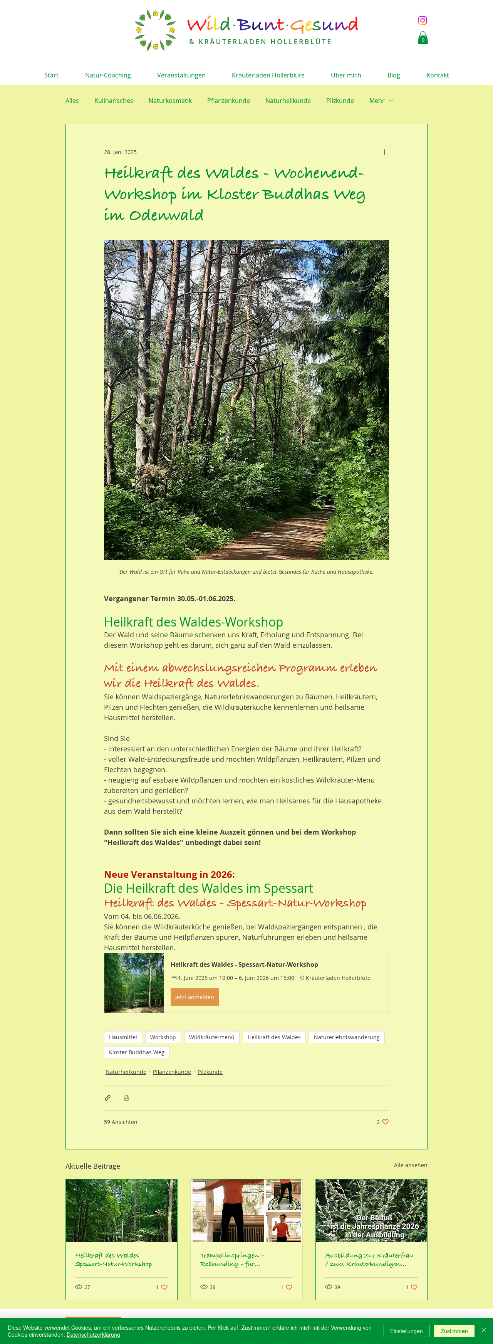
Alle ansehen (411, 1165)
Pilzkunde (340, 100)
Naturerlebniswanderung (347, 1037)
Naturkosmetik (170, 100)
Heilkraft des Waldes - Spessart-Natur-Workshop (113, 1260)
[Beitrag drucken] (126, 1098)
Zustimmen (454, 1331)
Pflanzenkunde (228, 100)
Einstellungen (406, 1331)
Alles (72, 100)
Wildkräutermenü (212, 1037)
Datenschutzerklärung (93, 1334)
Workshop (163, 1037)
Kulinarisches (113, 100)
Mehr (377, 100)
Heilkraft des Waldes (274, 1037)
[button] (423, 37)
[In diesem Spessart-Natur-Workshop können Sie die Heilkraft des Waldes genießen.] (121, 1210)
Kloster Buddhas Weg (136, 1052)
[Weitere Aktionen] (384, 151)
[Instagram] (422, 20)
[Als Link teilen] (107, 1098)
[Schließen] (483, 1331)
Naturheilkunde (288, 100)
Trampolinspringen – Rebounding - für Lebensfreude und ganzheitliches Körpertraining (232, 1260)
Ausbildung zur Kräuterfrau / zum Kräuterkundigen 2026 (369, 1260)
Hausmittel (123, 1037)
